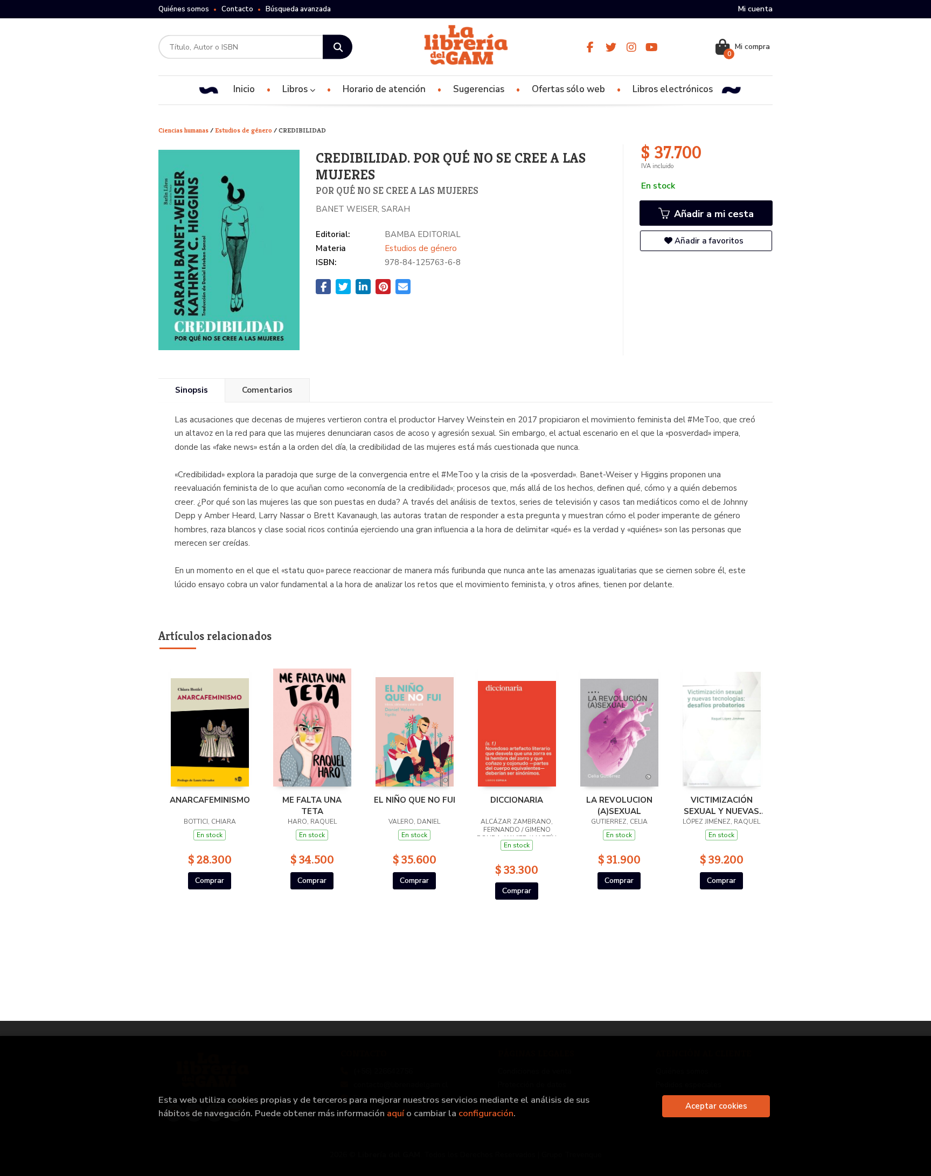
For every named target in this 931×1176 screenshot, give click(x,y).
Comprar (209, 880)
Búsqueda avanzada (298, 9)
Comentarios (267, 390)
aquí (395, 1113)
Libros (296, 89)
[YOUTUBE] (652, 47)
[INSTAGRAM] (631, 47)
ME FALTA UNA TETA (312, 805)
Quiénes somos (183, 9)
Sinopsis (191, 390)
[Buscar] (337, 47)
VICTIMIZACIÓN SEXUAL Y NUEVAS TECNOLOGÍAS (721, 805)
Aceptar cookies (716, 1106)
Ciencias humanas (184, 130)
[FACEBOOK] (590, 47)
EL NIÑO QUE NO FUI (414, 800)
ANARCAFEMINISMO (210, 800)
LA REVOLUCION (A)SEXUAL (619, 805)
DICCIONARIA (516, 800)
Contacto (237, 9)
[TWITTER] (611, 47)
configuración (485, 1113)
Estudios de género (244, 130)
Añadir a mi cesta (712, 213)
